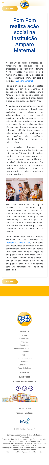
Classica (24, 342)
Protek (24, 335)
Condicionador (24, 365)
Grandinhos (24, 345)
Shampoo (24, 361)
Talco (24, 355)
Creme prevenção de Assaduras (21, 350)
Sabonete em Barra (24, 358)
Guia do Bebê (24, 377)
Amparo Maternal (24, 81)
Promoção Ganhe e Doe (18, 242)
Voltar (9, 9)
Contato (24, 372)
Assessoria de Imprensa (24, 381)
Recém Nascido (24, 339)
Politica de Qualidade (24, 413)
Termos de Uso (24, 408)
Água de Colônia (24, 368)
